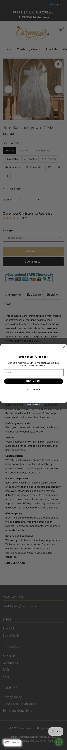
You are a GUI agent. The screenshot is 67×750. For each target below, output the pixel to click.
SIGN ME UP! (33, 381)
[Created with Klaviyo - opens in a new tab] (33, 404)
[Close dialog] (64, 347)
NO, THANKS (33, 389)
